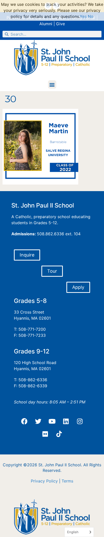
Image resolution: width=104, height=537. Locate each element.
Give (60, 23)
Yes (83, 16)
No (90, 16)
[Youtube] (52, 421)
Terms (67, 480)
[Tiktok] (59, 434)
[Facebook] (24, 421)
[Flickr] (45, 434)
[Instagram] (79, 421)
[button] (52, 84)
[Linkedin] (66, 421)
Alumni (45, 23)
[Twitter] (38, 421)
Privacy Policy (44, 480)
